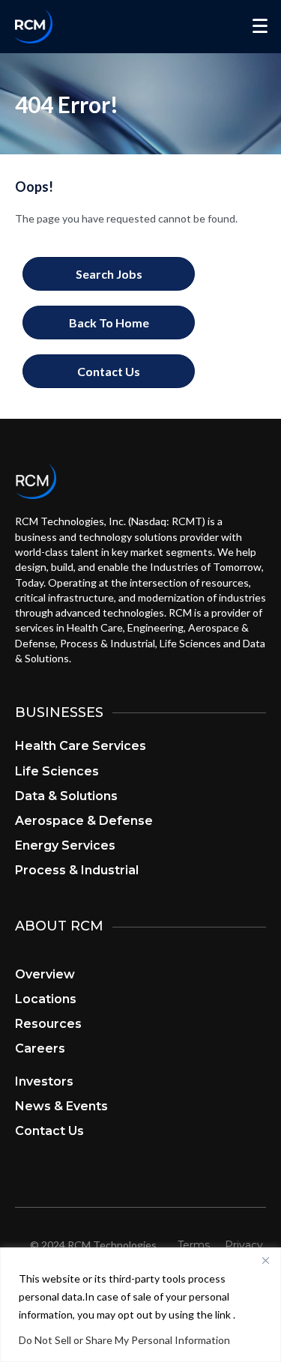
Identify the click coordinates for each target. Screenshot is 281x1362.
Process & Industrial (77, 870)
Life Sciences (57, 771)
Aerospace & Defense (84, 821)
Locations (45, 999)
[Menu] (260, 26)
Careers (40, 1048)
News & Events (61, 1106)
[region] (140, 1304)
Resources (48, 1024)
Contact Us (49, 1131)
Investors (44, 1081)
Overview (45, 974)
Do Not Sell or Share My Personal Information (124, 1340)
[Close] (265, 1260)
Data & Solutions (66, 796)
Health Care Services (80, 746)
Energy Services (65, 845)
